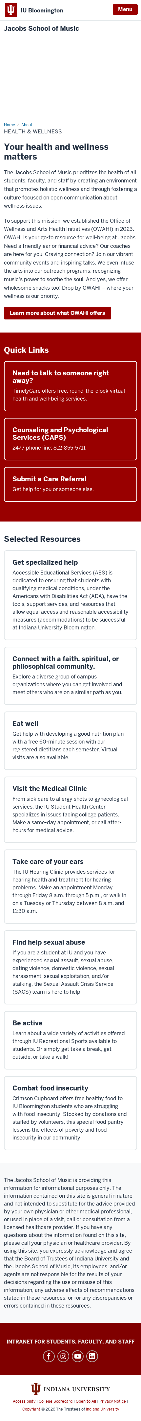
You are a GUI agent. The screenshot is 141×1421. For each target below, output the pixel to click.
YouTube (78, 1356)
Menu (125, 9)
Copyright (31, 1409)
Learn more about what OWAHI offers (57, 313)
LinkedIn (92, 1356)
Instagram (63, 1356)
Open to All (86, 1401)
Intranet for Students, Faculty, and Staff (70, 1341)
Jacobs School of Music (41, 28)
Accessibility (24, 1401)
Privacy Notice (112, 1401)
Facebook (49, 1356)
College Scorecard (55, 1401)
